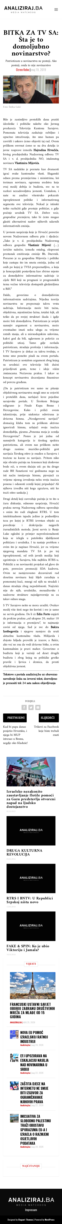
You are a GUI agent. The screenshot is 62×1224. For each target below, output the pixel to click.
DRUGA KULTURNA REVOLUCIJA (24, 852)
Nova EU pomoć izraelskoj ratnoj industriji (34, 1037)
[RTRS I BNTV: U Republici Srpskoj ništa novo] (31, 878)
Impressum (31, 1210)
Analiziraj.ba (16, 1022)
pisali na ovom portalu (43, 356)
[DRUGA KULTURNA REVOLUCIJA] (31, 830)
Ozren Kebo (22, 69)
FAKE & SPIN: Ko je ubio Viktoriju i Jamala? (28, 948)
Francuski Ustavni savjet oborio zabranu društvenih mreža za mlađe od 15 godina (32, 1010)
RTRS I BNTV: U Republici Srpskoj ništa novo (30, 900)
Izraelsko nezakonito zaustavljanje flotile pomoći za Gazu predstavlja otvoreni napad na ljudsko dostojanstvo (31, 799)
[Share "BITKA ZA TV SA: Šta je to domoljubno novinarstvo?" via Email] (37, 707)
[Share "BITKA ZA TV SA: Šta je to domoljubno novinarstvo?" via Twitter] (31, 707)
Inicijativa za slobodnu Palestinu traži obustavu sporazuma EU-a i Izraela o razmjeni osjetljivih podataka (35, 1130)
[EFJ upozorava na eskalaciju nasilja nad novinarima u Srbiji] (14, 1057)
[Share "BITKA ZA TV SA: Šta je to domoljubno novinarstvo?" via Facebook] (24, 707)
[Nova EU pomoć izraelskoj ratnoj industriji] (14, 1034)
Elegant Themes (25, 1219)
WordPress (49, 1219)
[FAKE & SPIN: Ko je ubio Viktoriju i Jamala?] (31, 926)
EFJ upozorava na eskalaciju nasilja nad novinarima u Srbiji (34, 1062)
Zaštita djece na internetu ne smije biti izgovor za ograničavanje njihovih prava (34, 1092)
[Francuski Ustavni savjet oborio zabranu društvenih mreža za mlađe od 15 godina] (32, 985)
